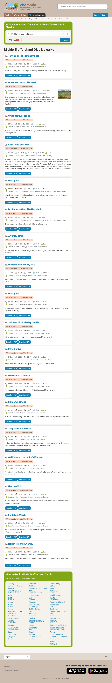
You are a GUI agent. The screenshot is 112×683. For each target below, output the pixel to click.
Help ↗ (24, 15)
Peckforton (54, 600)
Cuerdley (11, 639)
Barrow (10, 602)
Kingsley (32, 634)
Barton (10, 604)
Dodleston (32, 584)
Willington (54, 643)
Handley (32, 618)
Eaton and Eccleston (36, 593)
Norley (52, 597)
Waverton (53, 639)
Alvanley (11, 588)
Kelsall (31, 632)
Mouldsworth (55, 595)
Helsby (31, 625)
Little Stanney (55, 584)
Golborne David (34, 604)
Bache (10, 597)
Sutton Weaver (55, 618)
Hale (30, 611)
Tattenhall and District (58, 625)
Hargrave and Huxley (36, 620)
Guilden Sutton (34, 609)
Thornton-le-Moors (57, 627)
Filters (15, 40)
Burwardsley (12, 613)
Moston (52, 593)
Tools (7, 15)
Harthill (31, 623)
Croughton (12, 637)
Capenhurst (12, 616)
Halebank (32, 613)
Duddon (32, 586)
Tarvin (52, 623)
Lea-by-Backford (35, 637)
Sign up (97, 15)
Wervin (52, 641)
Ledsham (32, 639)
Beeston (11, 607)
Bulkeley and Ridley (15, 611)
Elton (30, 597)
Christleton (12, 623)
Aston (10, 595)
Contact (7, 666)
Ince (30, 630)
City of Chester (13, 627)
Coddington (12, 634)
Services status (48, 679)
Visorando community (12, 670)
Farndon (32, 600)
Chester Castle (13, 618)
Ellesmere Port (34, 595)
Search (65, 40)
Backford (11, 600)
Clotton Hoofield (13, 630)
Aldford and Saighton (15, 586)
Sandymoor (54, 609)
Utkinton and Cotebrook (58, 637)
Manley (52, 588)
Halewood (32, 616)
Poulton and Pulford (57, 602)
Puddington (54, 604)
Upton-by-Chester (56, 634)
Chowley (11, 620)
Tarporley (53, 620)
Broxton (10, 609)
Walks (16, 15)
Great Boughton (34, 607)
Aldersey (11, 584)
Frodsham (32, 602)
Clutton (10, 632)
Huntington (33, 627)
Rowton (52, 607)
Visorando (7, 19)
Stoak (52, 616)
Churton (11, 625)
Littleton (53, 586)
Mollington (54, 590)
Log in (104, 15)
